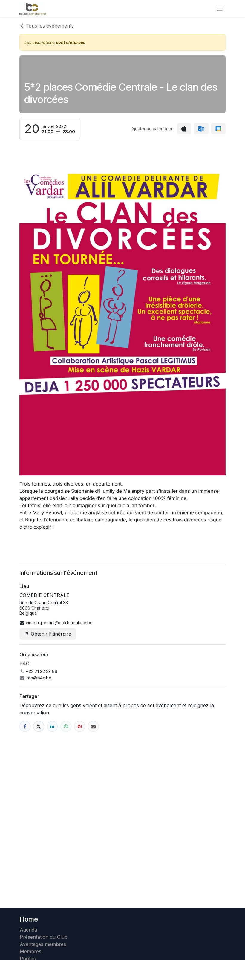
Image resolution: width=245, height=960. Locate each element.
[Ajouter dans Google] (218, 129)
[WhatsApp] (65, 726)
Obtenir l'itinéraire (50, 634)
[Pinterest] (79, 726)
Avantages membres (43, 944)
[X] (38, 726)
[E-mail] (93, 726)
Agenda (28, 930)
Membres (32, 951)
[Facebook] (24, 726)
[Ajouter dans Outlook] (201, 129)
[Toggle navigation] (220, 8)
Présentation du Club (44, 937)
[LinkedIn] (52, 726)
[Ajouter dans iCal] (184, 128)
